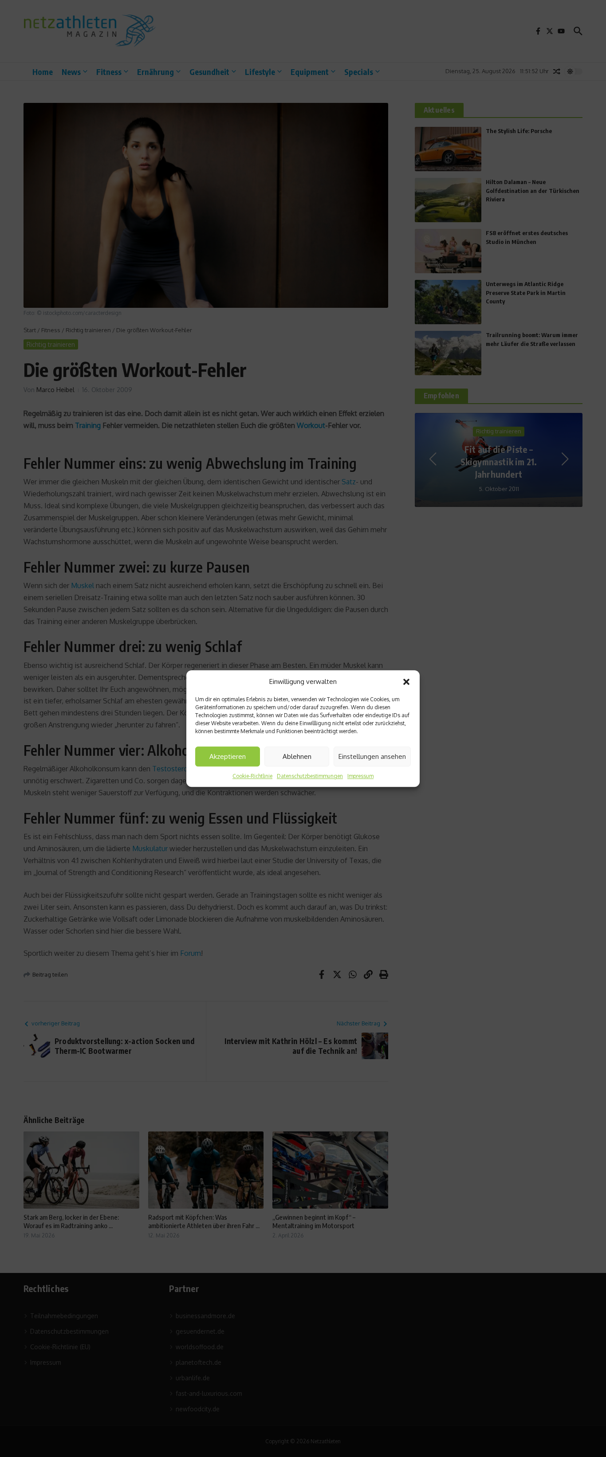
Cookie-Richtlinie (252, 776)
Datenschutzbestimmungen (310, 776)
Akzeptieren (227, 756)
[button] (406, 681)
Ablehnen (297, 756)
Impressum (360, 776)
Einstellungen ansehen (372, 756)
